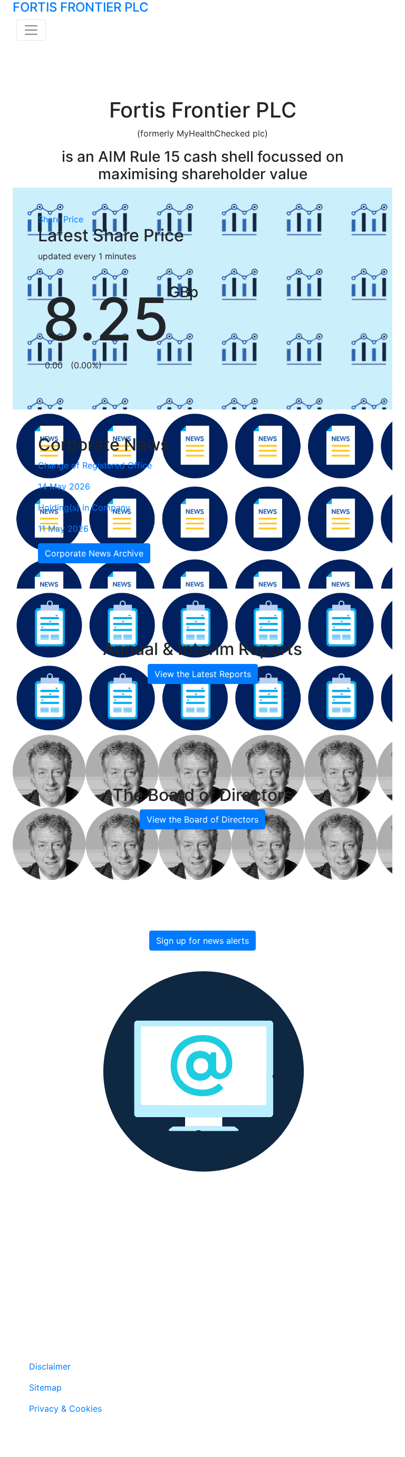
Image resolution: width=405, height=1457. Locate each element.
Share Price (60, 219)
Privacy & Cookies (65, 1408)
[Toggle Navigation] (31, 30)
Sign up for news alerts (202, 940)
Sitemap (45, 1387)
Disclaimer (50, 1366)
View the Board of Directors (202, 819)
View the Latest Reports (203, 674)
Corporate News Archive (94, 553)
